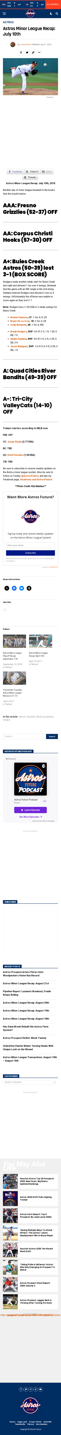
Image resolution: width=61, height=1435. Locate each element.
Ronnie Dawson (19, 317)
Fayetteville (20, 1424)
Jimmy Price (26, 44)
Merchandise (41, 1424)
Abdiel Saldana (18, 338)
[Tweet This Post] (27, 52)
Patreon (30, 1424)
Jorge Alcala (14, 441)
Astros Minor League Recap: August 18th (26, 1018)
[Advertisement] (30, 135)
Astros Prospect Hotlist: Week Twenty (24, 1038)
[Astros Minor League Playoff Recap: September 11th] (14, 641)
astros (22, 717)
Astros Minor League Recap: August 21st (26, 983)
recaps (6, 720)
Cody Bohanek (18, 324)
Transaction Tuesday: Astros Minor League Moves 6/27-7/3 (12, 693)
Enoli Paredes (15, 455)
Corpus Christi (35, 1422)
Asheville (47, 1422)
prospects (48, 717)
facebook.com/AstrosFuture (36, 479)
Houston (31, 717)
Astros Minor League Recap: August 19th (26, 1010)
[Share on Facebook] (21, 52)
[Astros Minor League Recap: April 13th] (40, 641)
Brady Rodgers (18, 331)
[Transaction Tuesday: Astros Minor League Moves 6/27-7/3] (14, 678)
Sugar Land (22, 1422)
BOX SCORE (29, 274)
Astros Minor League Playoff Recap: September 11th (12, 656)
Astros (12, 1422)
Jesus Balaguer (19, 346)
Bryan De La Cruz (20, 321)
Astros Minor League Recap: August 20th (26, 1002)
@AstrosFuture (30, 475)
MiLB (39, 717)
